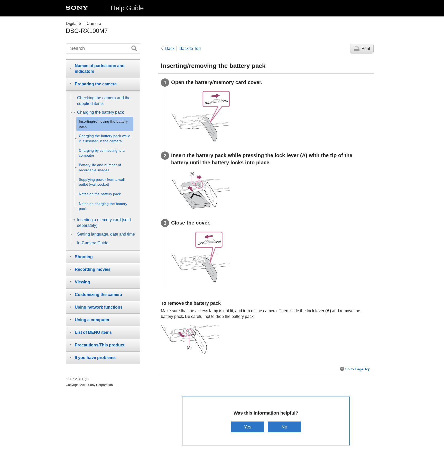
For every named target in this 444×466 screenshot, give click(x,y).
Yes (247, 426)
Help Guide (127, 8)
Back (169, 48)
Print (366, 48)
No (284, 426)
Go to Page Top (357, 369)
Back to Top (190, 48)
